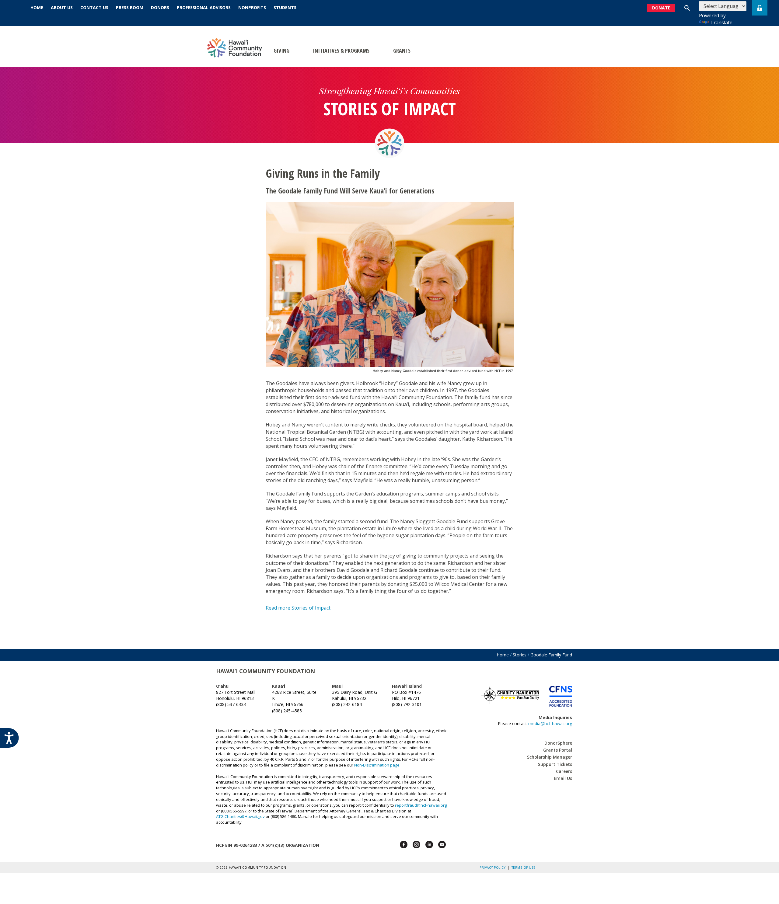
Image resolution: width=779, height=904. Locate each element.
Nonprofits (252, 7)
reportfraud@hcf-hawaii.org (421, 805)
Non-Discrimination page (377, 765)
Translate (721, 22)
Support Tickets (555, 764)
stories (519, 655)
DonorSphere (558, 743)
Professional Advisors (204, 7)
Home (36, 7)
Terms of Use (524, 867)
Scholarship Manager (549, 757)
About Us (62, 7)
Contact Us (94, 7)
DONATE (661, 8)
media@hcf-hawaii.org (550, 723)
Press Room (129, 7)
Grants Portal (557, 750)
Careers (564, 771)
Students (285, 7)
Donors (160, 7)
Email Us (563, 778)
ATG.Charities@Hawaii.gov (240, 816)
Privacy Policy (494, 867)
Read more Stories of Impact (298, 607)
